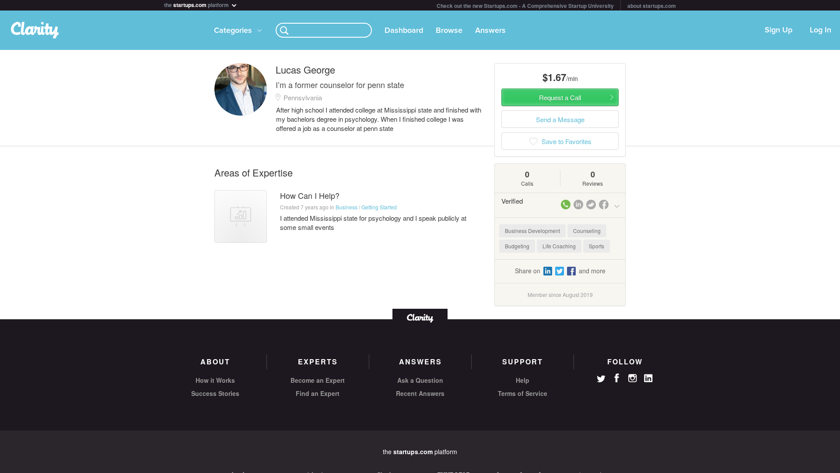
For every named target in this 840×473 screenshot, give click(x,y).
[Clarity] (420, 317)
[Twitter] (601, 379)
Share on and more (560, 270)
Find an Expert (318, 393)
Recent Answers (420, 393)
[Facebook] (616, 378)
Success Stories (215, 393)
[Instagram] (632, 378)
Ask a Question (420, 380)
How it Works (215, 380)
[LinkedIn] (648, 378)
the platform (197, 4)
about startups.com (651, 6)
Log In (820, 30)
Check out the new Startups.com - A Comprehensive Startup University (525, 6)
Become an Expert (317, 380)
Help (522, 380)
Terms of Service (522, 393)
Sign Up (778, 30)
